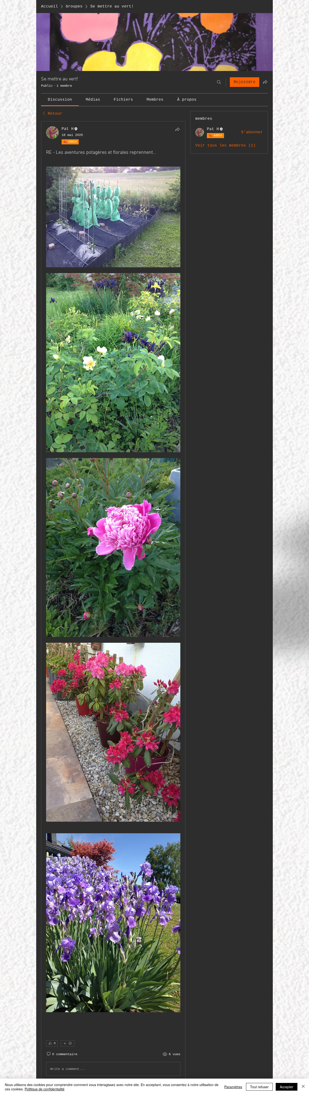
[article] (113, 602)
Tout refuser (259, 1086)
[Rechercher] (219, 82)
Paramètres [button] (233, 1086)
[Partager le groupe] (265, 82)
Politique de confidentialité (44, 1089)
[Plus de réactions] (67, 1043)
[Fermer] (303, 1086)
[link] (60, 100)
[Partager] (177, 129)
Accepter (286, 1086)
